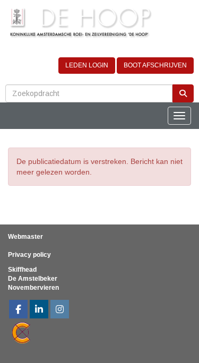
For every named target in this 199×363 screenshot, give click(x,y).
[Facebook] (18, 310)
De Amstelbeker (32, 278)
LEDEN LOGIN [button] (86, 65)
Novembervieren (33, 287)
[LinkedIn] (39, 310)
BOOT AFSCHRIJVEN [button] (155, 65)
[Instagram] (59, 310)
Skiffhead (22, 269)
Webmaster (25, 236)
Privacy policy (29, 254)
